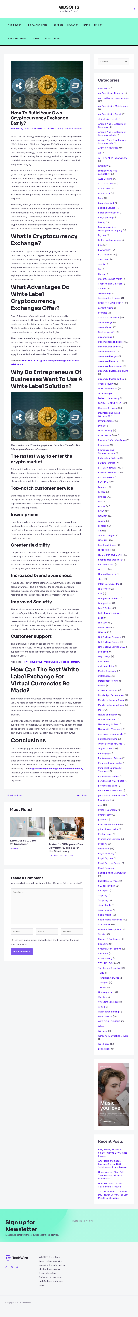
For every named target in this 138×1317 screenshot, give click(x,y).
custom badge (105, 322)
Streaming (103, 944)
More (101, 709)
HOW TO (102, 569)
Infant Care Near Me (108, 584)
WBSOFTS (69, 7)
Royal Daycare (105, 858)
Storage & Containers (109, 939)
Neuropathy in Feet (108, 724)
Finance (102, 496)
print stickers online (108, 829)
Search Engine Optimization (112, 872)
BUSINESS (58, 25)
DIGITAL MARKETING (37, 25)
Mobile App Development (111, 695)
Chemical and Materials (110, 283)
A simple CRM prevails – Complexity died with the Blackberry (66, 848)
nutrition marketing (107, 739)
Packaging (103, 753)
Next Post (83, 795)
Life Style (103, 622)
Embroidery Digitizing (109, 458)
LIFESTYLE (104, 627)
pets (100, 805)
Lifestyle (102, 632)
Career (101, 274)
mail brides (103, 661)
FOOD (101, 511)
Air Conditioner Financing (111, 93)
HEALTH (86, 25)
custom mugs (105, 337)
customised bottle (107, 351)
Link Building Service (108, 642)
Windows (102, 1031)
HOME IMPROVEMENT (18, 38)
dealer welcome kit (107, 388)
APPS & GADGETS (108, 148)
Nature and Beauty (108, 714)
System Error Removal (109, 948)
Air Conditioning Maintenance (113, 106)
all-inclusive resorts (108, 119)
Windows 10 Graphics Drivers (113, 1036)
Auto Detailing (105, 178)
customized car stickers (110, 366)
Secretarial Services (108, 881)
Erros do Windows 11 (109, 472)
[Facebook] (12, 1267)
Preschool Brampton (109, 824)
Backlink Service (106, 207)
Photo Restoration (107, 810)
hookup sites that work (110, 559)
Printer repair (105, 834)
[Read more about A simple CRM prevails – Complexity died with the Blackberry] (66, 828)
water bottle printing (108, 1011)
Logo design (104, 656)
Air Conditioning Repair (110, 114)
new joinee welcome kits (110, 734)
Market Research (107, 671)
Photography (105, 814)
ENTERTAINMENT (108, 467)
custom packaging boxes (111, 341)
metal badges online (108, 680)
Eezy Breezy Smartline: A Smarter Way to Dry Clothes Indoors (112, 1152)
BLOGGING (104, 249)
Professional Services (109, 839)
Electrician (103, 445)
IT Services (104, 588)
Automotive (104, 193)
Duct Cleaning (105, 430)
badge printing (105, 217)
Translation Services (108, 977)
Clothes (102, 288)
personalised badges (108, 776)
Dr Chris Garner (106, 421)
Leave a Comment (73, 128)
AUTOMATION (106, 183)
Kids (100, 593)
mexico (101, 685)
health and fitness (107, 545)
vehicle (101, 1006)
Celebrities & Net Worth (110, 278)
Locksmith (103, 651)
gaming (101, 521)
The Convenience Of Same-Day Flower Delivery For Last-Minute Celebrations (113, 1194)
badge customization (108, 212)
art (99, 153)
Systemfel (103, 953)
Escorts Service (106, 477)
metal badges (105, 676)
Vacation (102, 997)
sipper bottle (104, 905)
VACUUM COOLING (108, 1002)
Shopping (103, 900)
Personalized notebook (110, 790)
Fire (100, 501)
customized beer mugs (109, 361)
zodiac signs (104, 1048)
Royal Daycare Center (109, 863)
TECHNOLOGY (14, 25)
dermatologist (105, 393)
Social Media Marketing (110, 919)
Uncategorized (105, 992)
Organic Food (105, 748)
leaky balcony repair (108, 613)
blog (100, 245)
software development (109, 929)
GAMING (102, 516)
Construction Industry (109, 298)
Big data (102, 235)
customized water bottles (111, 379)
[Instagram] (6, 1267)
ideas (100, 579)
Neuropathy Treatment (110, 729)
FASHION (98, 25)
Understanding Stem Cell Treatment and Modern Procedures (110, 1175)
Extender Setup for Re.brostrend (23, 842)
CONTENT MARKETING (110, 303)
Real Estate (103, 848)
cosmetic (102, 312)
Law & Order (104, 608)
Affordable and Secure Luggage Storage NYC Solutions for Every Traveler (113, 1164)
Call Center (103, 259)
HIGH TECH (104, 550)
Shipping (102, 895)
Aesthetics (103, 88)
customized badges (108, 356)
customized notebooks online (113, 371)
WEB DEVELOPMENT (109, 1021)
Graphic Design (106, 535)
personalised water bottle (111, 780)
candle (101, 264)
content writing (105, 308)
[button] (134, 8)
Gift (99, 530)
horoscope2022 (106, 564)
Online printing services (110, 743)
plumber (102, 819)
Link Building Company (109, 637)
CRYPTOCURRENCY (53, 38)
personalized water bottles (111, 795)
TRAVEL (35, 38)
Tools (101, 973)
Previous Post (13, 795)
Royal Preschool (106, 868)
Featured (102, 487)
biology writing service (109, 240)
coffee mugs (104, 293)
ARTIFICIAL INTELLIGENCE (112, 157)
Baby (100, 198)
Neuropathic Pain (107, 719)
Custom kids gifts (106, 332)
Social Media (104, 914)
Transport (103, 982)
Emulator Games (106, 463)
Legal (101, 617)
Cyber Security (105, 383)
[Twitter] (17, 1267)
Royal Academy (106, 853)
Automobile (104, 188)
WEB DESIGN (105, 1016)
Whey (101, 1026)
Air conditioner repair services (113, 98)
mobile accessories (108, 690)
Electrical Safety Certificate (112, 440)
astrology (103, 166)
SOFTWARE (54, 856)
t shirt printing (105, 958)
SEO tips (102, 890)
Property (102, 843)
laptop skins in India (108, 598)
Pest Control (104, 800)
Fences (101, 492)
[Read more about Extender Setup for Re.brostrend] (27, 826)
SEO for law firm (106, 885)
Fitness (101, 506)
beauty (101, 222)
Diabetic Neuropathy (108, 398)
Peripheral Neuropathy (110, 763)
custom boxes (105, 327)
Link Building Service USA (111, 647)
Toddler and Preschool (110, 968)
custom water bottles (109, 346)
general (102, 525)
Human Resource (107, 574)
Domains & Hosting (108, 408)
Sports (101, 934)
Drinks (101, 425)
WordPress (103, 1044)
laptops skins (104, 603)
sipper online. (105, 910)
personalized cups (107, 785)
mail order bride (106, 666)
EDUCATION (72, 25)
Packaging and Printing (110, 758)
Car (100, 269)
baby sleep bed (106, 203)
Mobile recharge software (111, 700)
